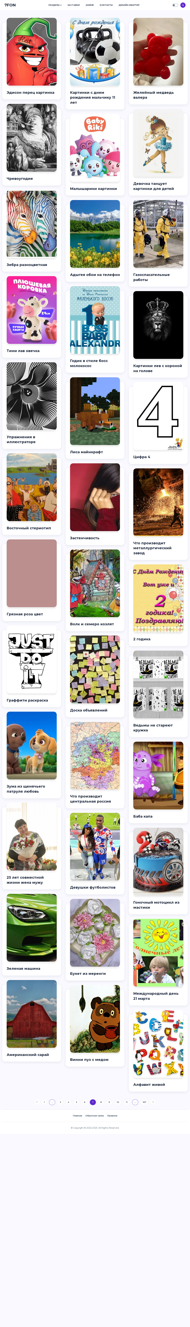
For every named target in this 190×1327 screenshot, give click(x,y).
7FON (10, 5)
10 (118, 1102)
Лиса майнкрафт (86, 452)
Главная (77, 1115)
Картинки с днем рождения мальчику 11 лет (92, 97)
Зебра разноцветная (27, 265)
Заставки (74, 5)
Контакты (106, 5)
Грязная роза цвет (25, 614)
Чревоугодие (20, 178)
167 (144, 1102)
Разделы (54, 5)
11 (127, 1102)
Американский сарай (28, 1055)
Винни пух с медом (89, 1059)
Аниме (90, 5)
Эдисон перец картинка (30, 92)
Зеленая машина (23, 968)
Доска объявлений (88, 710)
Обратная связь (94, 1115)
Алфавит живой (149, 1084)
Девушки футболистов (92, 887)
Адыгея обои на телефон (95, 275)
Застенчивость (84, 538)
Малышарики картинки (93, 188)
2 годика (141, 639)
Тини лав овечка (23, 351)
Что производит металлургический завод (152, 548)
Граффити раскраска (27, 700)
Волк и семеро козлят (92, 624)
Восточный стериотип (29, 528)
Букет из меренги (88, 973)
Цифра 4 (141, 457)
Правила (112, 1115)
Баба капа (142, 816)
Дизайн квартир (129, 5)
